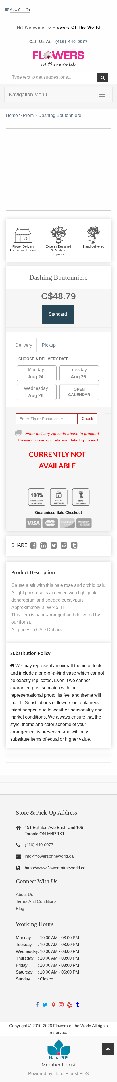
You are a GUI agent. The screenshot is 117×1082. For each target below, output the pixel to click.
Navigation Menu (28, 94)
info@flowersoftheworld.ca (49, 856)
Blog (20, 908)
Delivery (23, 345)
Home (12, 115)
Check (87, 418)
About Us (24, 894)
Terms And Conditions (36, 901)
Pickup (49, 345)
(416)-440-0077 (71, 41)
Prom (28, 115)
